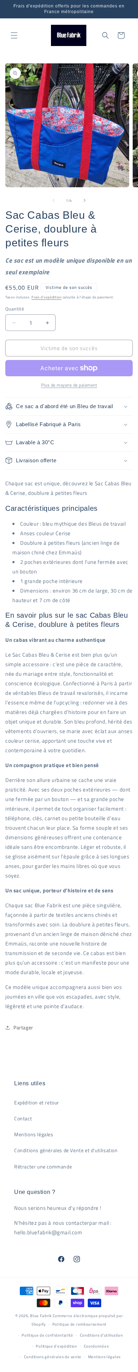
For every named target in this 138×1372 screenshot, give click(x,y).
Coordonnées (96, 1346)
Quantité (14, 308)
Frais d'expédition (46, 297)
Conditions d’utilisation (101, 1335)
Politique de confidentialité (47, 1335)
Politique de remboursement (79, 1324)
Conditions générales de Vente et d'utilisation (66, 1150)
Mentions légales (33, 1134)
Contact (23, 1118)
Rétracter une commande (43, 1166)
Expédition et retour (36, 1102)
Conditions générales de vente (52, 1357)
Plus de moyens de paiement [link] (69, 385)
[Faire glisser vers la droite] (84, 200)
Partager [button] (23, 1027)
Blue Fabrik (41, 1316)
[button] (14, 35)
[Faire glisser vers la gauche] (53, 200)
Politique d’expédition (56, 1346)
